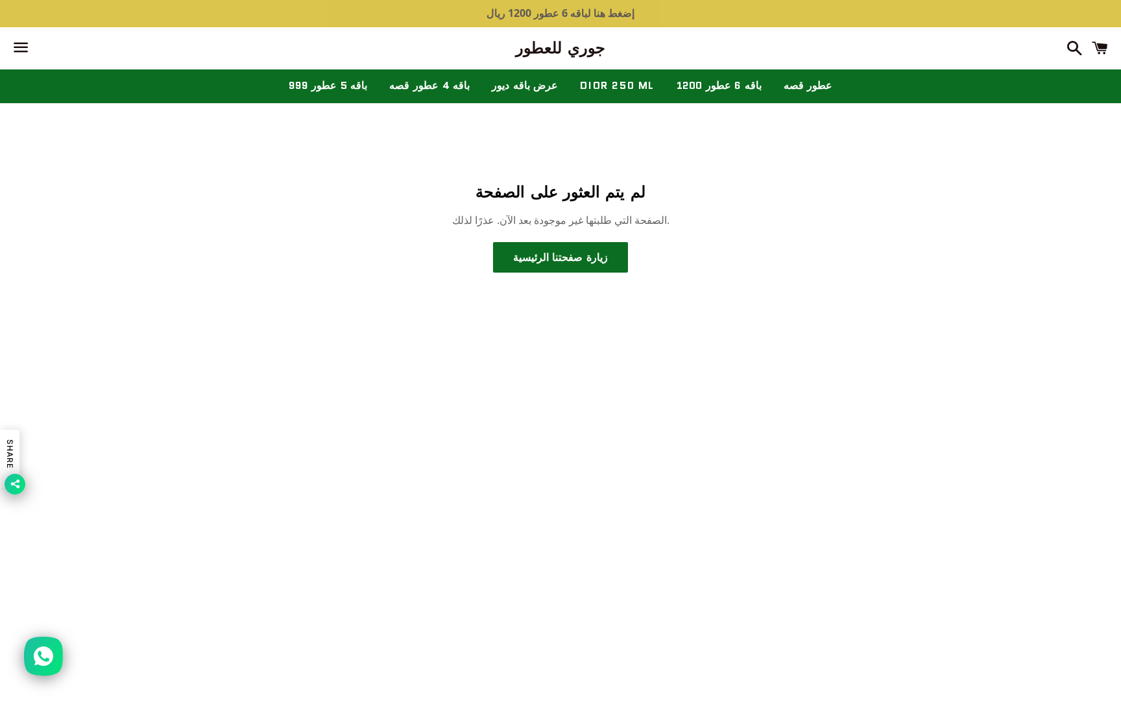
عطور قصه (808, 85)
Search (560, 398)
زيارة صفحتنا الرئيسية (560, 257)
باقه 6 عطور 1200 (719, 85)
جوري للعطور (560, 48)
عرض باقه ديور (525, 85)
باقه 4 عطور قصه (429, 85)
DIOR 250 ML (617, 85)
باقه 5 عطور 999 (328, 85)
